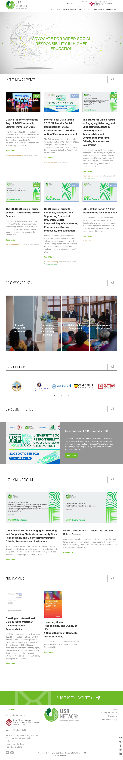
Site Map (113, 709)
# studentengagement (14, 155)
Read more (71, 455)
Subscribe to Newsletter (74, 697)
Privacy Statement (109, 712)
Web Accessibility (109, 719)
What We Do (84, 10)
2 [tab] (58, 395)
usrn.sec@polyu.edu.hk (16, 730)
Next (119, 386)
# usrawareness (30, 155)
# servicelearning (90, 176)
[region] (61, 43)
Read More (10, 150)
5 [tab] (69, 395)
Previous (4, 386)
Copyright (112, 716)
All (112, 79)
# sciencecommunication (15, 244)
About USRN (54, 10)
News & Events (69, 10)
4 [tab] (65, 395)
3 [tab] (61, 395)
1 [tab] (54, 395)
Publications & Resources (104, 10)
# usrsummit (63, 162)
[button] (2, 43)
